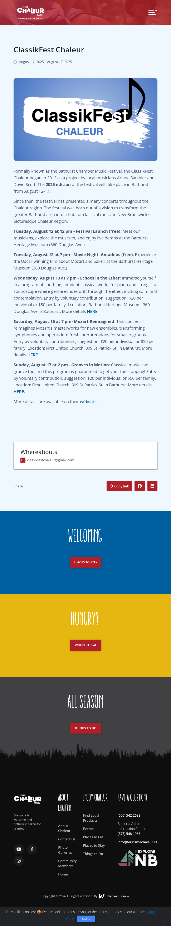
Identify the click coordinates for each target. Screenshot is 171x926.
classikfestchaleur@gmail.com (50, 460)
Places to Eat (93, 837)
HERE (92, 311)
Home (63, 874)
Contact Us (66, 839)
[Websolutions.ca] (114, 896)
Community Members (67, 863)
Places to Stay (94, 845)
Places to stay (85, 562)
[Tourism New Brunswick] (137, 856)
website (88, 401)
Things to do (85, 728)
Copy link (121, 486)
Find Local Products (91, 818)
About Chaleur (64, 828)
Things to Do (93, 853)
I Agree (86, 918)
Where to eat (85, 645)
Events (88, 828)
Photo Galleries (65, 850)
